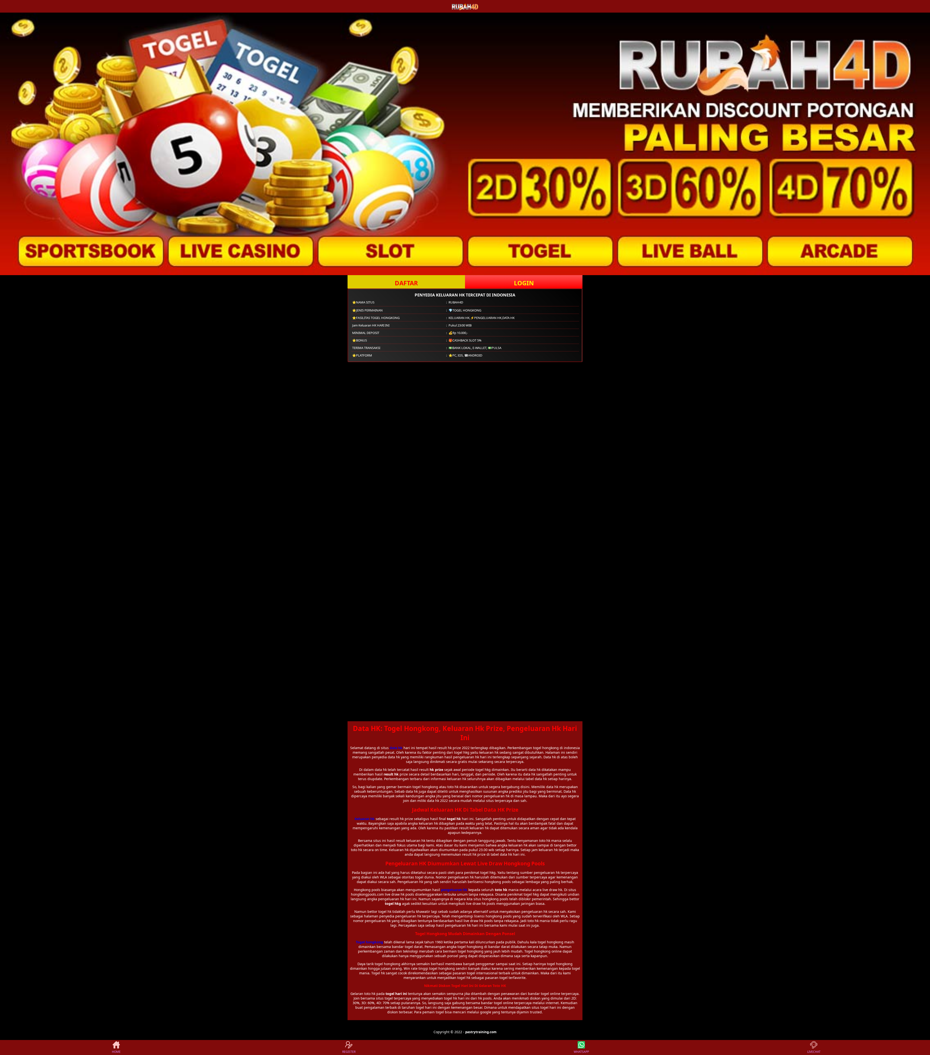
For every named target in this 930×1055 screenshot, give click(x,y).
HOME (116, 1052)
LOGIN (524, 283)
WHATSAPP (581, 1052)
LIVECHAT (814, 1052)
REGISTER (349, 1052)
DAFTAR (406, 283)
